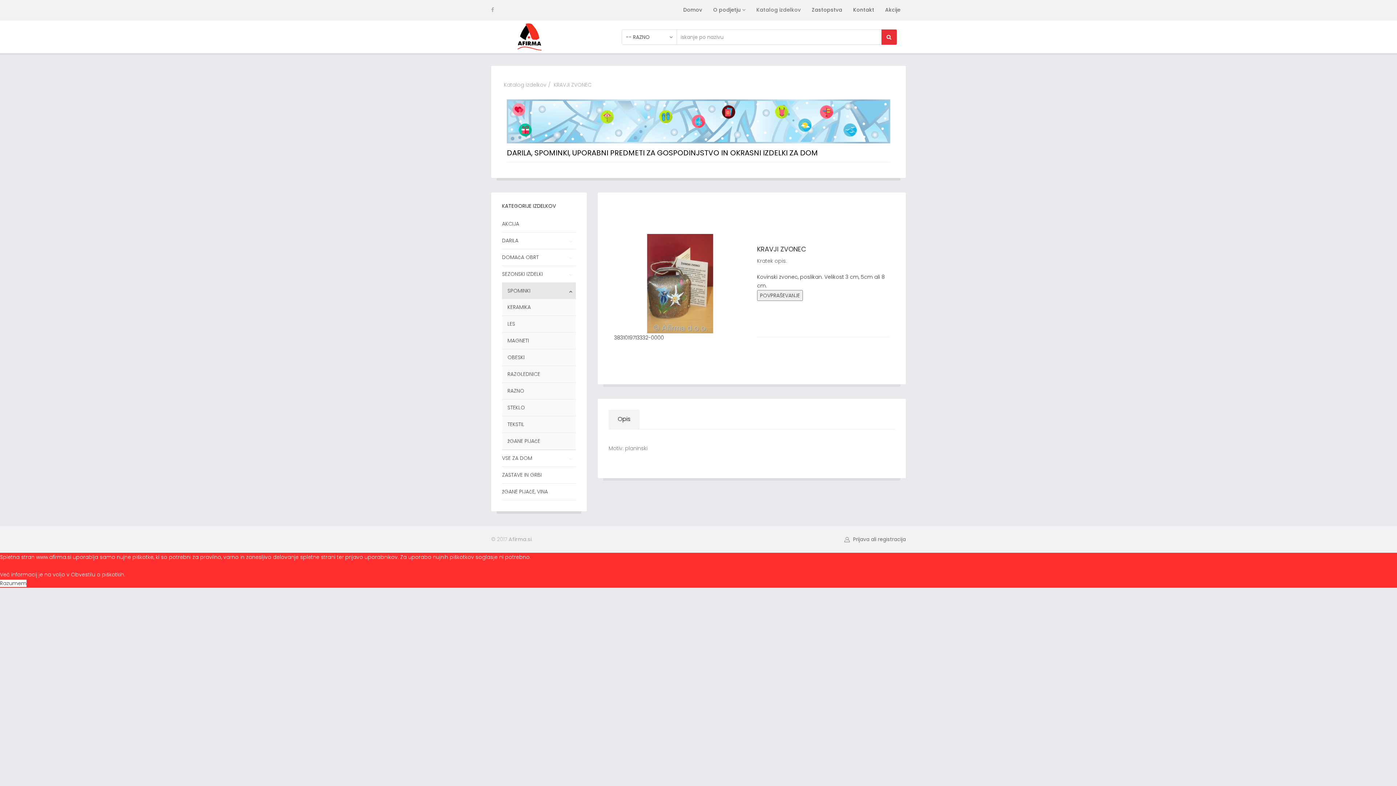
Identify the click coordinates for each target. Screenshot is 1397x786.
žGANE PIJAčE (524, 441)
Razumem (13, 583)
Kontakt (863, 9)
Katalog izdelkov (778, 9)
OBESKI (516, 357)
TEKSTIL (516, 424)
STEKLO (516, 407)
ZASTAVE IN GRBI (522, 475)
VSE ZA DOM (517, 458)
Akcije (892, 9)
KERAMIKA (519, 307)
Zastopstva (827, 9)
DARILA (510, 240)
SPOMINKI (519, 290)
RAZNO (516, 390)
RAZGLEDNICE (524, 374)
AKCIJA (510, 223)
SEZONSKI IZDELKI (522, 274)
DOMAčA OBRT (520, 257)
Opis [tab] (624, 419)
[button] (875, 539)
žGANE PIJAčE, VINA (525, 491)
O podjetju (727, 9)
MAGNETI (518, 340)
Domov (692, 9)
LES (511, 324)
